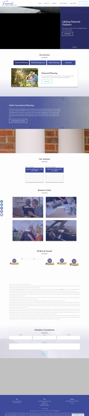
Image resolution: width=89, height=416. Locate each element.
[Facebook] (1, 201)
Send (44, 353)
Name (20, 335)
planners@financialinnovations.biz (72, 401)
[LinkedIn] (1, 204)
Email (44, 335)
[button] (40, 3)
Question (44, 342)
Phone (68, 335)
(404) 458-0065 (18, 401)
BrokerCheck (57, 410)
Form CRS (46, 408)
